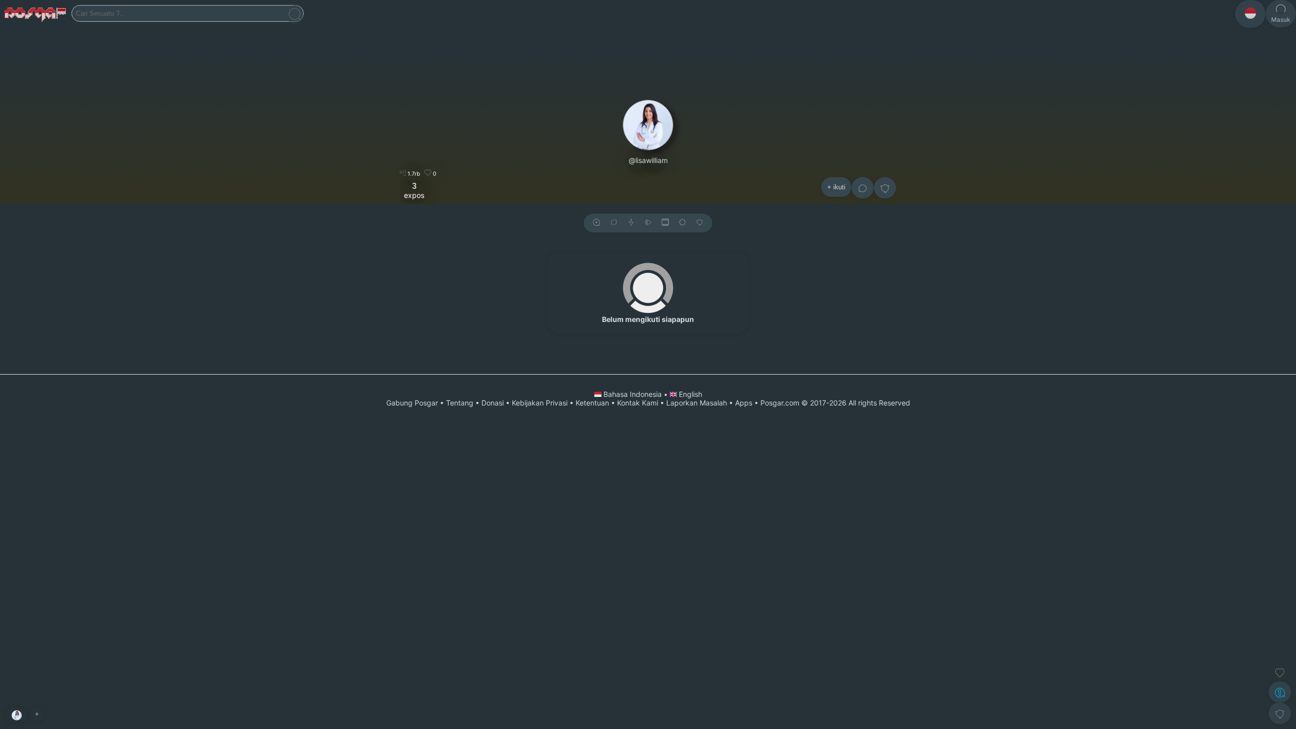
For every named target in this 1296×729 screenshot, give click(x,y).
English (689, 394)
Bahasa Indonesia (632, 394)
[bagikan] (613, 223)
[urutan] (631, 223)
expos (414, 190)
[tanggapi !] (1280, 672)
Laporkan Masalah (696, 402)
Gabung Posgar (412, 402)
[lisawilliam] (17, 715)
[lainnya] (885, 187)
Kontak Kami (637, 402)
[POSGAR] (35, 13)
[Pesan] (863, 187)
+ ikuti (836, 187)
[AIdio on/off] (648, 223)
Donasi (492, 402)
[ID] (1250, 14)
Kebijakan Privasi (540, 402)
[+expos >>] (596, 223)
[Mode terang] (682, 223)
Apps (743, 402)
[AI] (1280, 692)
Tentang (459, 402)
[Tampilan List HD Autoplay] (665, 223)
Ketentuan (592, 402)
